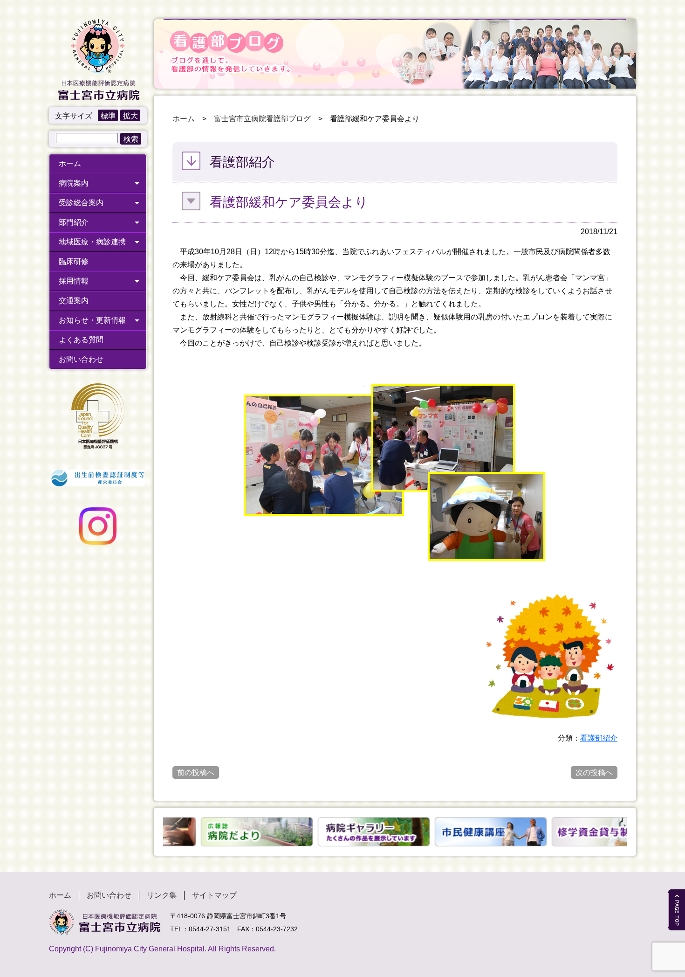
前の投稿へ (195, 772)
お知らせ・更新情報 (92, 320)
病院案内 (74, 183)
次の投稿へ (594, 772)
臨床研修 (74, 261)
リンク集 (162, 895)
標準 (108, 116)
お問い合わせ (81, 359)
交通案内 (74, 301)
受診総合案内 (81, 203)
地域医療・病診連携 (92, 242)
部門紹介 (74, 222)
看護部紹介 (598, 738)
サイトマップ (214, 895)
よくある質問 (81, 340)
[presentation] (157, 832)
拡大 (130, 116)
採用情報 (74, 281)
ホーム (70, 163)
